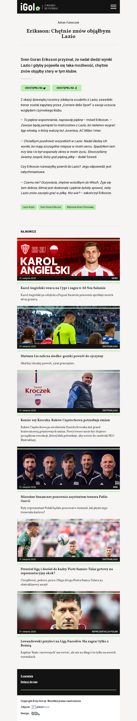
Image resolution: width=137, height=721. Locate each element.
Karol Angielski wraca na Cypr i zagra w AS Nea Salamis (63, 288)
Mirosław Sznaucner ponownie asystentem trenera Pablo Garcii (64, 499)
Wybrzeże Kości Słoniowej (80, 207)
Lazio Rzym (29, 207)
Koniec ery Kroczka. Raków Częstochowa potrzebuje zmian (65, 420)
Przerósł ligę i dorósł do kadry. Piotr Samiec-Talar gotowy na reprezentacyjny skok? (67, 571)
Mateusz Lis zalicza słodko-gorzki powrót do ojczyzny (62, 356)
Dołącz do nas (29, 682)
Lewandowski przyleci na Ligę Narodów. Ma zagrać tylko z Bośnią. (65, 643)
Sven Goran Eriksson (50, 207)
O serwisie (27, 676)
